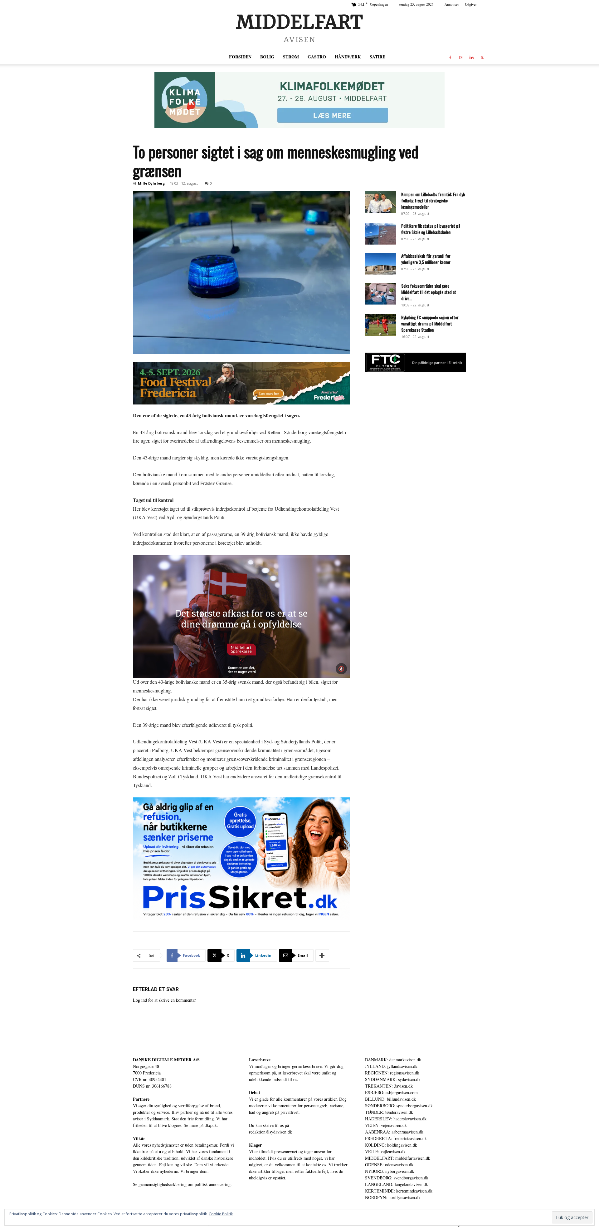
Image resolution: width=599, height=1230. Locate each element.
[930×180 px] (299, 100)
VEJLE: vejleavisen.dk (385, 1151)
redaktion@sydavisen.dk (270, 1132)
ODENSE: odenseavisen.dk (389, 1165)
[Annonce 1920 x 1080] (241, 858)
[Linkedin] (471, 56)
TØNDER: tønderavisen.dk (389, 1112)
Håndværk (348, 56)
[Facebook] (450, 56)
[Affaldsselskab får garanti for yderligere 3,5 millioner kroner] (380, 264)
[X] (482, 56)
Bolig (267, 56)
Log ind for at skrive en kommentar (164, 1000)
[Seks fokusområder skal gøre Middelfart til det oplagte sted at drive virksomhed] (380, 294)
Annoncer (452, 4)
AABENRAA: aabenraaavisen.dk (394, 1132)
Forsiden (240, 56)
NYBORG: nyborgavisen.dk (389, 1171)
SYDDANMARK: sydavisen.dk (393, 1079)
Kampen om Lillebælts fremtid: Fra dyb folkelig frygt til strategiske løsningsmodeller (433, 200)
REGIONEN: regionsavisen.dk (392, 1073)
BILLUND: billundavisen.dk (390, 1099)
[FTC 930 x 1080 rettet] (415, 371)
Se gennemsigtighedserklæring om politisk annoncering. (182, 1184)
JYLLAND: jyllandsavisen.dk (391, 1066)
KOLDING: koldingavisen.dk (391, 1145)
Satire (377, 56)
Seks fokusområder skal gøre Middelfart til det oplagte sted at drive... (428, 291)
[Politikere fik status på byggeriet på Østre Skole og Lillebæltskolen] (380, 234)
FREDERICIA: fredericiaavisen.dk (396, 1138)
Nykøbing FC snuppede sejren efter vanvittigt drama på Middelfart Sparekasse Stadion (430, 323)
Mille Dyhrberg (151, 183)
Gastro (317, 56)
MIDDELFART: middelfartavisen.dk (397, 1158)
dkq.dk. (211, 1125)
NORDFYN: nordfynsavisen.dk (393, 1197)
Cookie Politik (221, 1214)
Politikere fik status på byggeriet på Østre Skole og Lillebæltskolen (430, 228)
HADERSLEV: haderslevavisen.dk (395, 1119)
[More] (322, 955)
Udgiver (471, 4)
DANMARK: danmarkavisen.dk (393, 1060)
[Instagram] (460, 56)
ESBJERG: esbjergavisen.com (391, 1092)
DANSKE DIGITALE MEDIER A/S (166, 1059)
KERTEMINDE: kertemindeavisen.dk (398, 1191)
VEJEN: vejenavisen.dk (386, 1125)
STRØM (291, 56)
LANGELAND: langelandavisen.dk (396, 1184)
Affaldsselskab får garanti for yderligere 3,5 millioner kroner (425, 258)
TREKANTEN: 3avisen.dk (389, 1086)
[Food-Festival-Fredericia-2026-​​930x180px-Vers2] (241, 383)
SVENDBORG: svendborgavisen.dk (396, 1178)
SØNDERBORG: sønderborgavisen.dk (399, 1105)
